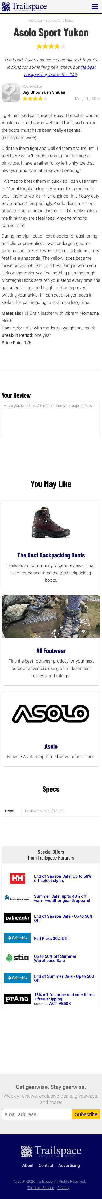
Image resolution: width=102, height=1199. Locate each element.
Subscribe (86, 1114)
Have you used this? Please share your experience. (48, 405)
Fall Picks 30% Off (51, 938)
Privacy (63, 1188)
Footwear (35, 20)
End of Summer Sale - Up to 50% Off (64, 978)
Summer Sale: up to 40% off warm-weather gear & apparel (62, 898)
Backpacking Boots (60, 20)
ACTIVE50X (60, 1003)
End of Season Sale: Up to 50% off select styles (62, 878)
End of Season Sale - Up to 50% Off (63, 918)
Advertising (69, 1165)
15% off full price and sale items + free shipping (64, 996)
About (27, 1165)
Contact (46, 1165)
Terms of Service (40, 1188)
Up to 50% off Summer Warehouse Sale (55, 958)
